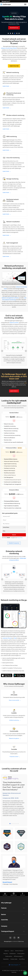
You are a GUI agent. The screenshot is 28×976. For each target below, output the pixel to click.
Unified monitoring (14, 720)
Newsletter (6, 959)
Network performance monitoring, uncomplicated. (14, 267)
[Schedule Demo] (25, 973)
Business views (7, 440)
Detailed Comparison (14, 543)
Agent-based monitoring (10, 463)
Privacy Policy (19, 537)
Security (6, 953)
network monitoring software (9, 48)
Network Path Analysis (9, 470)
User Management (8, 477)
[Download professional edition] (14, 455)
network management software (10, 298)
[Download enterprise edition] (14, 497)
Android (5, 638)
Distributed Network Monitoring (12, 503)
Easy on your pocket (14, 700)
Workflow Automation (9, 472)
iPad (15, 638)
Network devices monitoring (11, 428)
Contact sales (13, 959)
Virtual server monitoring (10, 466)
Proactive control (14, 756)
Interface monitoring (9, 433)
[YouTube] (18, 938)
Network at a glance (14, 738)
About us (7, 950)
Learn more (14, 27)
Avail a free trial (14, 66)
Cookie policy (8, 956)
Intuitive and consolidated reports (12, 482)
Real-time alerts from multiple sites (12, 508)
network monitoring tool (16, 402)
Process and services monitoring (12, 435)
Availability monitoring (10, 426)
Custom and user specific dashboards (13, 442)
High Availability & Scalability (11, 505)
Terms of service (19, 950)
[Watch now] (14, 861)
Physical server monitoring (10, 430)
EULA (12, 950)
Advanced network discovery (11, 461)
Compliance (12, 953)
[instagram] (14, 938)
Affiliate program (18, 956)
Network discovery (8, 424)
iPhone (9, 638)
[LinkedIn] (10, 938)
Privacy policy (20, 953)
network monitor (14, 322)
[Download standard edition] (14, 420)
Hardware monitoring (9, 468)
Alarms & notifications (9, 437)
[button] (8, 33)
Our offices (22, 959)
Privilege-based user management (12, 484)
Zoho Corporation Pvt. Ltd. (13, 970)
